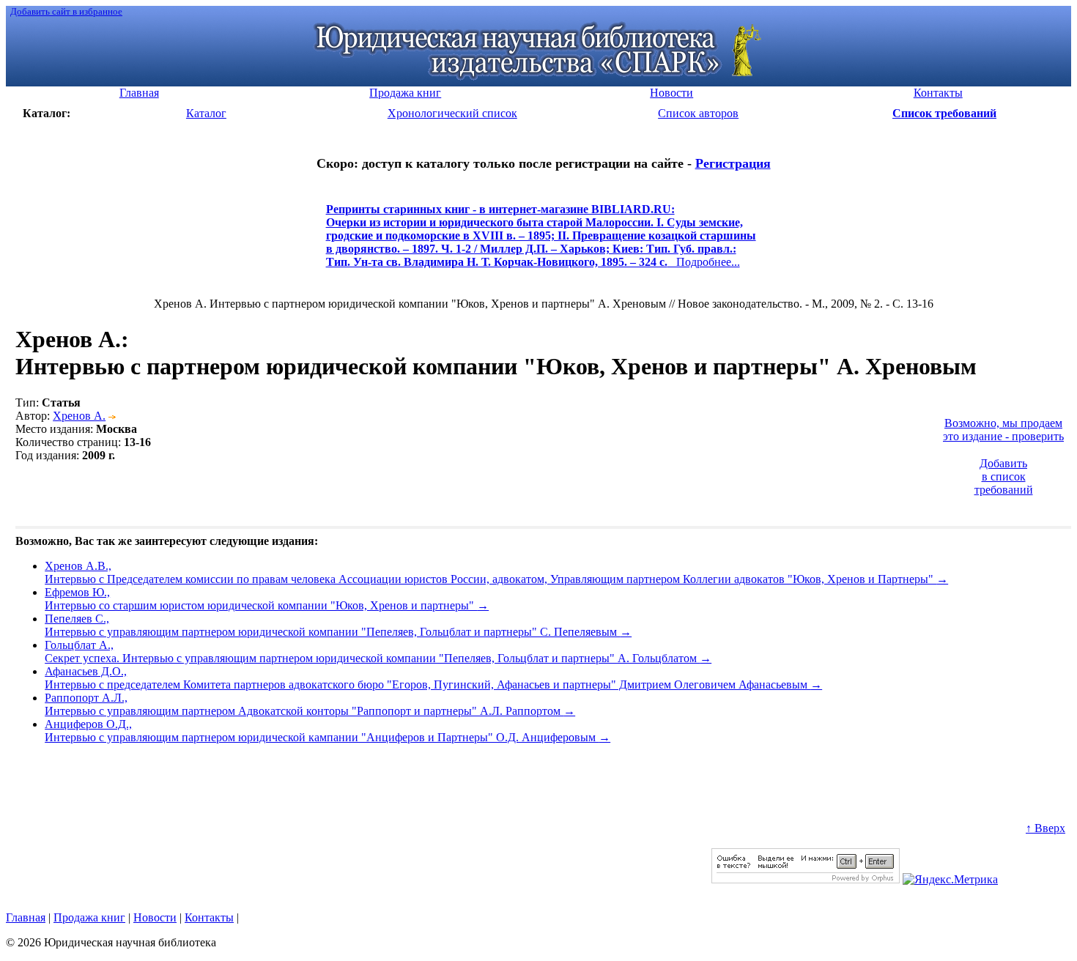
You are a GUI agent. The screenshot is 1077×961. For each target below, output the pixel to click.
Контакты (209, 917)
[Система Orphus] (805, 879)
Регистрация (733, 163)
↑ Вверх (1045, 828)
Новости (155, 917)
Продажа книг (89, 917)
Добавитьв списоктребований (1003, 476)
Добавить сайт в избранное (66, 11)
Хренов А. (79, 415)
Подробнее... (541, 242)
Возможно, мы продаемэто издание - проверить (1003, 429)
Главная (25, 917)
